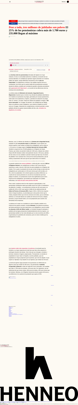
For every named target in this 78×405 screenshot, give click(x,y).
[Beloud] (25, 402)
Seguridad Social (11, 307)
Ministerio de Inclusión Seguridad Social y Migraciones (15, 314)
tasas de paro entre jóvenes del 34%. (28, 180)
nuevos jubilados (26, 163)
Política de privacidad (10, 401)
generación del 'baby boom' (19, 88)
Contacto (34, 401)
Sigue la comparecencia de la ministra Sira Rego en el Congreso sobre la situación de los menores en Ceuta (40, 23)
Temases (10, 311)
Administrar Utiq (31, 401)
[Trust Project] (11, 276)
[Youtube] (20, 402)
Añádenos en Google (41, 69)
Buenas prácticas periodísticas (42, 401)
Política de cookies (15, 401)
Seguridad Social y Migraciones (13, 313)
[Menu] (10, 1)
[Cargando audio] (11, 65)
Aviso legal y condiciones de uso (4, 401)
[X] (1, 402)
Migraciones (10, 315)
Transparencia (19, 401)
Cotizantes (10, 316)
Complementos (11, 312)
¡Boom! (10, 309)
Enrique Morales (14, 71)
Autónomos (10, 310)
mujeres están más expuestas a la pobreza (22, 248)
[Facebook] (6, 402)
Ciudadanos (10, 308)
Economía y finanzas (14, 69)
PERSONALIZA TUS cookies (25, 401)
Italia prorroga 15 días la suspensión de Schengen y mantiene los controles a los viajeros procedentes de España (41, 21)
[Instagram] (11, 402)
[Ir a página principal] (39, 2)
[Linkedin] (15, 402)
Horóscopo (52, 185)
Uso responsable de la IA (49, 401)
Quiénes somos (37, 401)
